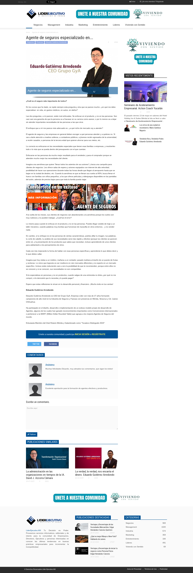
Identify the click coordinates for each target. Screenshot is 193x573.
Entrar (133, 1)
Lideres (115, 26)
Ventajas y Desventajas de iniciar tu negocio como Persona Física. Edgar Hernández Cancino (104, 551)
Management (53, 26)
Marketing (82, 26)
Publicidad (163, 569)
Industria (68, 26)
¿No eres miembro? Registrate (152, 1)
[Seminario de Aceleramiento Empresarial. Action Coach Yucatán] (145, 95)
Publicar (32, 434)
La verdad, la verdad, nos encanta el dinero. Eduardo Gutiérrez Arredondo (94, 473)
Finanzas (39, 42)
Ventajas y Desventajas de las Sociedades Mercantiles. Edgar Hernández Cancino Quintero (102, 527)
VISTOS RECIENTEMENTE (139, 75)
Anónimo (49, 364)
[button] (164, 25)
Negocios (37, 26)
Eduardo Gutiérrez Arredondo (56, 42)
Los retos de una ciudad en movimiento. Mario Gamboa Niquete (150, 128)
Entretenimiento (100, 26)
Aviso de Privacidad (134, 569)
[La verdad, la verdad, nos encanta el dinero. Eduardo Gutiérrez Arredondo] (96, 460)
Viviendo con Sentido (135, 25)
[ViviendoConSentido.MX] (44, 14)
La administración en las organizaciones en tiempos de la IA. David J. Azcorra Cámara (45, 475)
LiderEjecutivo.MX (33, 530)
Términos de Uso (150, 569)
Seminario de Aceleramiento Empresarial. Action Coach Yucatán (143, 107)
